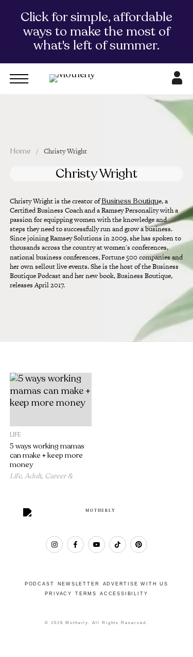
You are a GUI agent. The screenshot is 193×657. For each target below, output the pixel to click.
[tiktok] (117, 544)
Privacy (58, 593)
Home (20, 151)
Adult (33, 476)
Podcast (40, 583)
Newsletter (79, 583)
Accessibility (124, 593)
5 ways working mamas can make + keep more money (47, 455)
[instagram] (54, 544)
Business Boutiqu (130, 201)
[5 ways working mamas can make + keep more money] (51, 399)
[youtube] (96, 544)
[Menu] (19, 78)
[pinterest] (138, 544)
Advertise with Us (136, 583)
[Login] (177, 81)
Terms (86, 593)
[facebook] (75, 544)
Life (15, 435)
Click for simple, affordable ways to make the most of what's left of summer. (96, 31)
